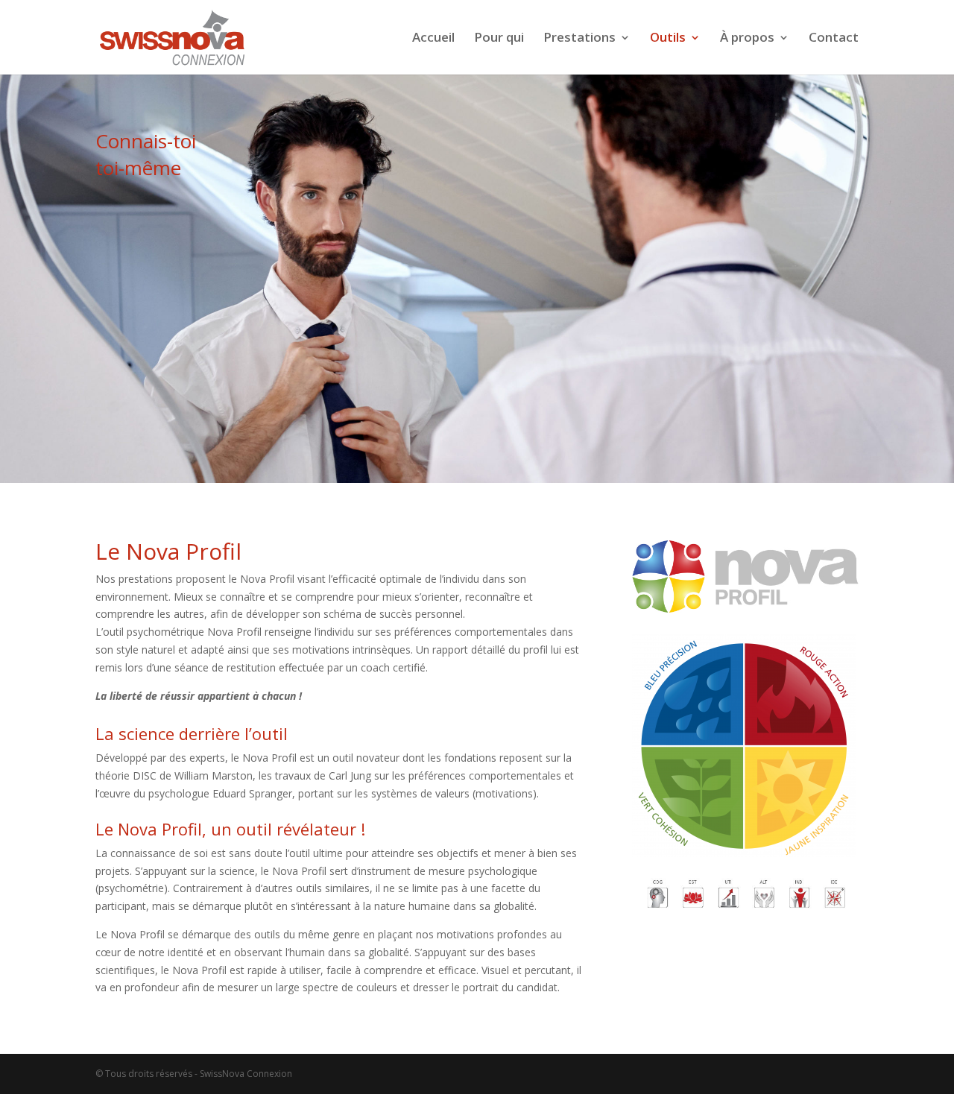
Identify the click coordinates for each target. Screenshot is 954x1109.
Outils (668, 38)
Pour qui (499, 38)
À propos (747, 38)
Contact (834, 38)
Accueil (433, 38)
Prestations (579, 38)
